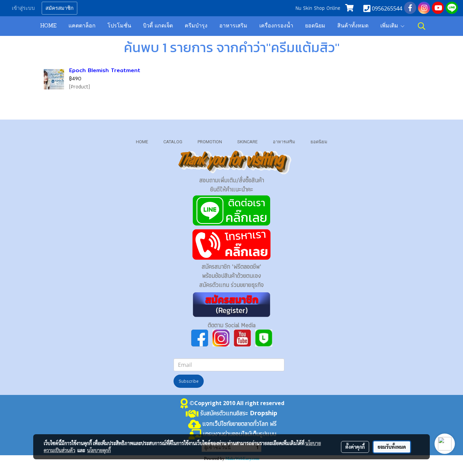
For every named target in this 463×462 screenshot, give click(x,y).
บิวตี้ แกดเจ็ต (158, 26)
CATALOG (172, 141)
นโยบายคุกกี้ (99, 450)
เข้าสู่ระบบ (23, 8)
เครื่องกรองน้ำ (276, 26)
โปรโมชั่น (119, 26)
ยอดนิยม (315, 26)
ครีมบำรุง (196, 26)
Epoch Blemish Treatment (104, 70)
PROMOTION (210, 141)
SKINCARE (247, 141)
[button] (421, 26)
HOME (48, 26)
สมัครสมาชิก (59, 8)
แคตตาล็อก (82, 26)
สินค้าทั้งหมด (352, 26)
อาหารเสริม (233, 26)
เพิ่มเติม (390, 26)
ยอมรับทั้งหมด (392, 447)
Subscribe (189, 381)
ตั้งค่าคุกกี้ (355, 447)
